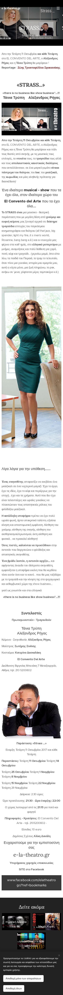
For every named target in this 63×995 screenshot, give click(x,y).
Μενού (58, 8)
